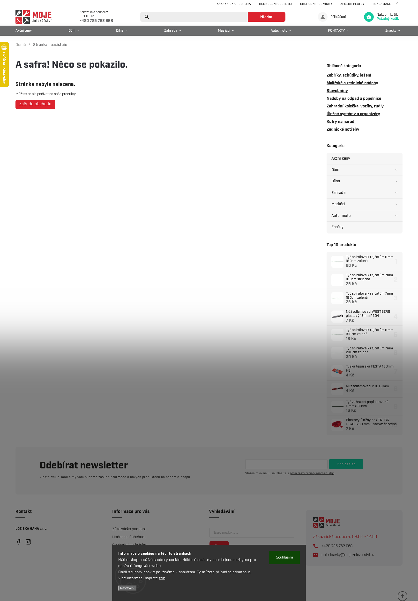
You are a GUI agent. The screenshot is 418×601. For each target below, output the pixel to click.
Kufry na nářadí (341, 121)
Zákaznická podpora (233, 4)
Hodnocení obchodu (275, 4)
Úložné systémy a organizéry (353, 114)
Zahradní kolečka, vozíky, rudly (355, 106)
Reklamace (382, 4)
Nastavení (127, 588)
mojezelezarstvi (18, 542)
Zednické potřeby (343, 129)
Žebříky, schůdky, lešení (349, 75)
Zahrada (338, 192)
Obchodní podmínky (316, 4)
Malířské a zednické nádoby (352, 83)
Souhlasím (284, 557)
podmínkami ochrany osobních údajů (312, 473)
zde (162, 578)
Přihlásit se (346, 464)
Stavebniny (337, 90)
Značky (337, 227)
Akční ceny (340, 158)
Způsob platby (352, 4)
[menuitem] (24, 31)
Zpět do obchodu (35, 104)
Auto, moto (341, 215)
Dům (335, 169)
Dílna (335, 181)
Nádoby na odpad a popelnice (354, 98)
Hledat (266, 17)
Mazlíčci (338, 204)
